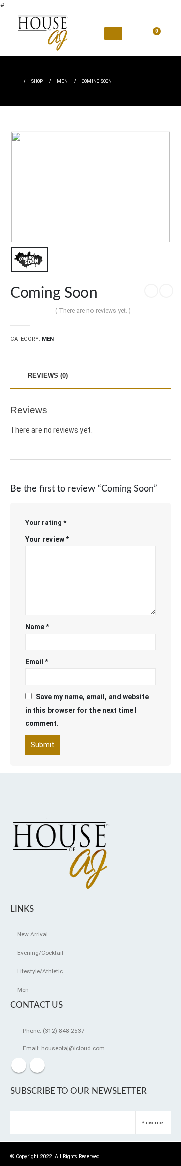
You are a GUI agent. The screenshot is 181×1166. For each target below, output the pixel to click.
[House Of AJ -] (43, 33)
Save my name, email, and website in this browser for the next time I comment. (87, 710)
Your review (47, 539)
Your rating (45, 522)
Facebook (18, 1065)
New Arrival (32, 934)
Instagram (37, 1065)
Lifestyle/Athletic (40, 971)
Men (48, 339)
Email (36, 662)
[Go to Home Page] (13, 81)
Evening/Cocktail (40, 952)
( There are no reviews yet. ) (93, 310)
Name (37, 627)
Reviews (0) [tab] (48, 375)
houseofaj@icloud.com (73, 1048)
